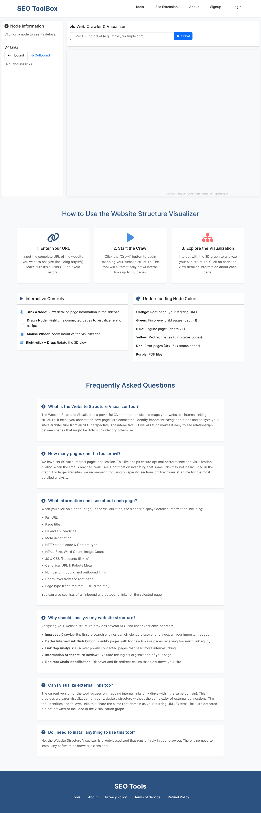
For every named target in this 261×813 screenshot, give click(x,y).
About (194, 7)
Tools (139, 7)
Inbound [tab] (18, 55)
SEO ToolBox (37, 8)
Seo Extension (166, 7)
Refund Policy (178, 797)
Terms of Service (147, 797)
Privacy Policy (116, 797)
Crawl (185, 36)
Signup (215, 7)
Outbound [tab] (42, 55)
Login (237, 7)
